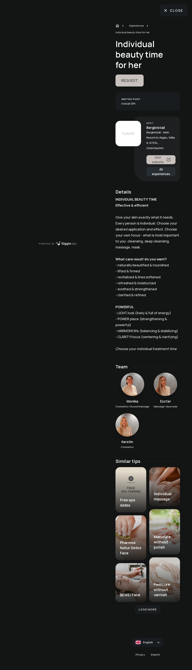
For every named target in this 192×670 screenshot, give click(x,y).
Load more (148, 609)
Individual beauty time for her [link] (133, 32)
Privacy (140, 655)
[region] (58, 124)
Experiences (136, 25)
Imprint (155, 655)
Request (129, 80)
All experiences (161, 171)
